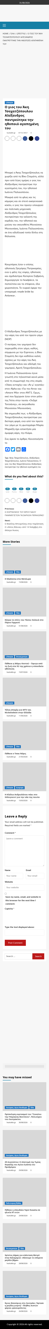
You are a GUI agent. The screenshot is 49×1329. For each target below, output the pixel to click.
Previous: (24, 512)
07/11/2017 (23, 133)
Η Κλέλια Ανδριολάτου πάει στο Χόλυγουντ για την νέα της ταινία (22, 796)
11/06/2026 (23, 716)
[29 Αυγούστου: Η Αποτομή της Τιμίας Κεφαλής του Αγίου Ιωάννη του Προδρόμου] (24, 1144)
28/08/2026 (23, 1263)
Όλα (18, 572)
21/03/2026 (23, 757)
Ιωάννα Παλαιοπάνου (29, 461)
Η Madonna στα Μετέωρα (18, 578)
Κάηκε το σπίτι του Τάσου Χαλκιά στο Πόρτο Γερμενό (24, 621)
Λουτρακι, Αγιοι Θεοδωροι (16, 1107)
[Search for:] (18, 956)
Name (7, 870)
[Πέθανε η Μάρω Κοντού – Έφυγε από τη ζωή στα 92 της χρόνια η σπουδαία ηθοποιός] (24, 645)
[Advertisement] (24, 71)
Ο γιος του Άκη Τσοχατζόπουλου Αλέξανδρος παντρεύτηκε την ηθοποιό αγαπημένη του (23, 464)
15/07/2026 (23, 672)
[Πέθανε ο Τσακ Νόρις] (24, 735)
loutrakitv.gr (11, 133)
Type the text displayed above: (19, 927)
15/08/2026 (23, 582)
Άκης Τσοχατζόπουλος (18, 458)
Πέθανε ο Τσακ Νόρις (15, 753)
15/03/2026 (23, 800)
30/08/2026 (23, 1122)
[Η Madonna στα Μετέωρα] (24, 561)
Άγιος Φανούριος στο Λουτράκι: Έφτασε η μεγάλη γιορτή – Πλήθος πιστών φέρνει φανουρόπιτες (24, 1305)
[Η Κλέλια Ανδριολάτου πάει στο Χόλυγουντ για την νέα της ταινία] (24, 776)
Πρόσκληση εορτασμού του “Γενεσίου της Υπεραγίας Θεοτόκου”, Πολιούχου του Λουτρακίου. (23, 1116)
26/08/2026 (23, 1311)
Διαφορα (19, 787)
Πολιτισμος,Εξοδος (13, 1203)
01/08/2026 (23, 626)
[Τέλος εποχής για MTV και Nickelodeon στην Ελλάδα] (24, 692)
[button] (5, 25)
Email (28, 870)
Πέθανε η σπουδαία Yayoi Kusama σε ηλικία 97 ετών (22, 1211)
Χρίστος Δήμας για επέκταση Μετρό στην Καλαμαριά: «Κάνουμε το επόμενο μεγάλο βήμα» (24, 1257)
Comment (10, 833)
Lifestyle (9, 102)
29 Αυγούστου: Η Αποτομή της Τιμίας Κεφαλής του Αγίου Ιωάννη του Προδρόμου (23, 1164)
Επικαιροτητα (21, 657)
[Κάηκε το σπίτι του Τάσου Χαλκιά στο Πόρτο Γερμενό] (24, 602)
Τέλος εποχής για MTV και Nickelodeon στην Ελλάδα (18, 711)
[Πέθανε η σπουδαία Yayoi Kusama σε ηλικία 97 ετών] (24, 1192)
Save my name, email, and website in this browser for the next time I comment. (23, 900)
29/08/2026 (23, 1170)
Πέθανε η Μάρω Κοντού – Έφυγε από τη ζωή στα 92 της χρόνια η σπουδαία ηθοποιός (24, 666)
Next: (24, 525)
